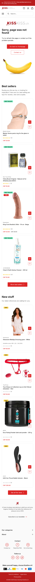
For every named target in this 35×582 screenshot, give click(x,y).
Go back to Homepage (17, 46)
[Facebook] (12, 557)
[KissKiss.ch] (8, 8)
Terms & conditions (13, 574)
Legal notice (23, 574)
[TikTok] (22, 557)
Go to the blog (28, 548)
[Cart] (32, 8)
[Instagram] (17, 557)
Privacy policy (17, 577)
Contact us (17, 52)
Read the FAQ (17, 548)
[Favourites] (24, 8)
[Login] (28, 8)
